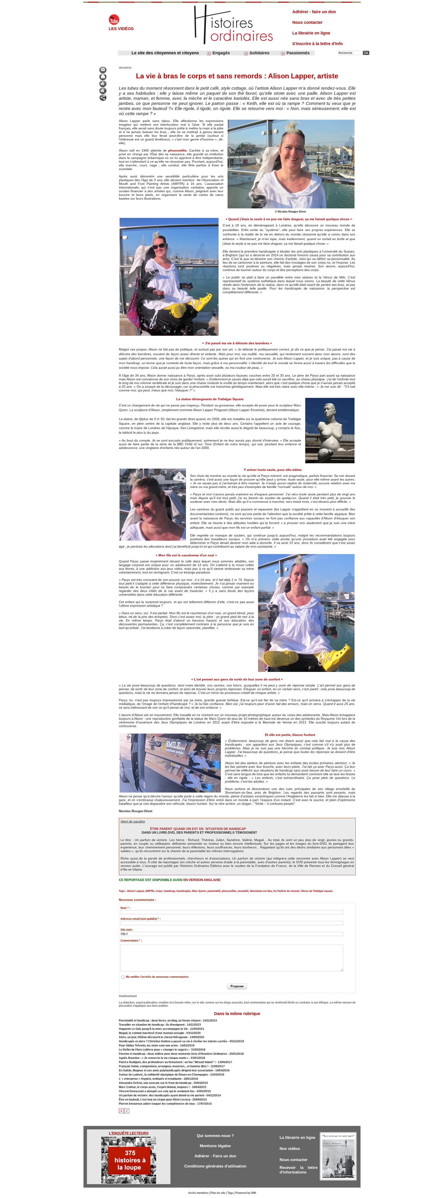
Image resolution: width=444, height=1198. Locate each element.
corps (158, 891)
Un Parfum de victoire (286, 891)
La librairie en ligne (311, 33)
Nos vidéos (290, 1148)
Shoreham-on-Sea (261, 891)
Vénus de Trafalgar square (317, 891)
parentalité (213, 891)
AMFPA (149, 891)
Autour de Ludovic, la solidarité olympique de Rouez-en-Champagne (163, 1074)
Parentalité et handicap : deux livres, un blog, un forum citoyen (159, 1020)
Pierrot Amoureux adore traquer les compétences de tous (157, 1103)
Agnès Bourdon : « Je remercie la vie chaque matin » (153, 1058)
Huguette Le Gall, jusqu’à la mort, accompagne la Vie (153, 1028)
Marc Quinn (199, 891)
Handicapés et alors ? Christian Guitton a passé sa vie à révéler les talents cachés (173, 1041)
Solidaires (258, 53)
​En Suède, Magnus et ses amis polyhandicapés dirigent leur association (166, 1070)
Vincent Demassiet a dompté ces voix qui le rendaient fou (156, 1091)
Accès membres (198, 1193)
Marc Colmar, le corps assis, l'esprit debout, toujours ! (154, 1087)
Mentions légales (215, 1146)
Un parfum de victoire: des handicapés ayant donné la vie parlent (161, 1095)
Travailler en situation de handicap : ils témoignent (152, 1024)
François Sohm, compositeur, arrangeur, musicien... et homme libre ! (163, 1066)
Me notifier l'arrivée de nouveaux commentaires (157, 977)
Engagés (220, 53)
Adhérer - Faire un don (215, 1156)
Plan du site (217, 1193)
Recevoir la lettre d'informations (299, 1169)
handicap (169, 891)
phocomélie (177, 150)
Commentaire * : (131, 940)
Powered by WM (245, 1193)
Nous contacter (307, 22)
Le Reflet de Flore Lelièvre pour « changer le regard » (154, 1049)
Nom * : (125, 908)
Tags (230, 1193)
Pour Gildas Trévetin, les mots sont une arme (148, 1045)
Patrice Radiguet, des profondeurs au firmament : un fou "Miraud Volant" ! (167, 1062)
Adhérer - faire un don (314, 11)
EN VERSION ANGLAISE (201, 880)
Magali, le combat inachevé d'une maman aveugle (152, 1033)
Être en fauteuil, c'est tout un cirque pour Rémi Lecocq (154, 1099)
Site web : (126, 929)
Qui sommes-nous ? (215, 1136)
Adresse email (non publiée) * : (140, 919)
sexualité (242, 891)
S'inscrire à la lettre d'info (317, 43)
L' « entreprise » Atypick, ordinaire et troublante (150, 1078)
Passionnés (297, 53)
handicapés (183, 891)
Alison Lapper (135, 891)
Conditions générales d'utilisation (215, 1166)
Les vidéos (121, 28)
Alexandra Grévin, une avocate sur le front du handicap (155, 1083)
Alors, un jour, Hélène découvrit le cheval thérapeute (153, 1037)
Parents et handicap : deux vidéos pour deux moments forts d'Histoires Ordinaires (173, 1053)
